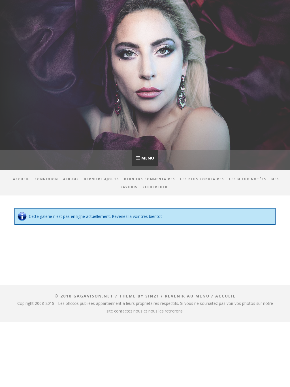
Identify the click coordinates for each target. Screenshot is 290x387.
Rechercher (155, 187)
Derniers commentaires (149, 179)
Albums (71, 179)
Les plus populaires (202, 179)
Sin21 (152, 296)
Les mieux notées (247, 179)
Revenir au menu (187, 296)
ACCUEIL (225, 296)
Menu (147, 158)
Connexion (46, 179)
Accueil (21, 179)
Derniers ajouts (101, 179)
